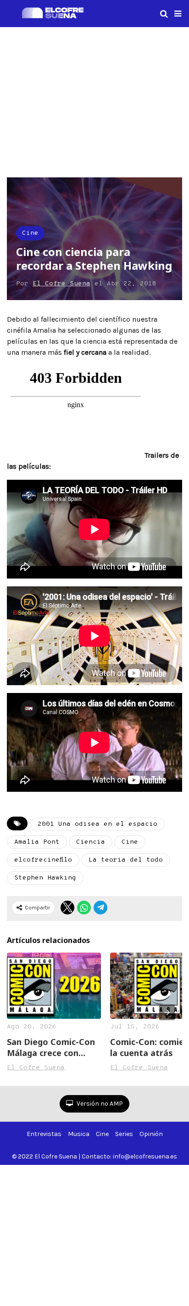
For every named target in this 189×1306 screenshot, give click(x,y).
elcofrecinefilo (43, 860)
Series (124, 1134)
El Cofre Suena (61, 284)
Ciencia (90, 842)
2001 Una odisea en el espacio (97, 824)
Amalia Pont (37, 842)
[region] (94, 100)
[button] (177, 14)
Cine (30, 233)
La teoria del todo (126, 860)
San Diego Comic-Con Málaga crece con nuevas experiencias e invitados (52, 1047)
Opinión (151, 1134)
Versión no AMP (99, 1103)
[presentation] (167, 1012)
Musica (78, 1134)
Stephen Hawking (45, 878)
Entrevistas (44, 1134)
